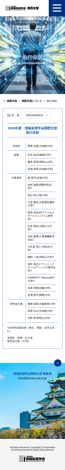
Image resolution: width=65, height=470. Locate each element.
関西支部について (32, 100)
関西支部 (12, 100)
